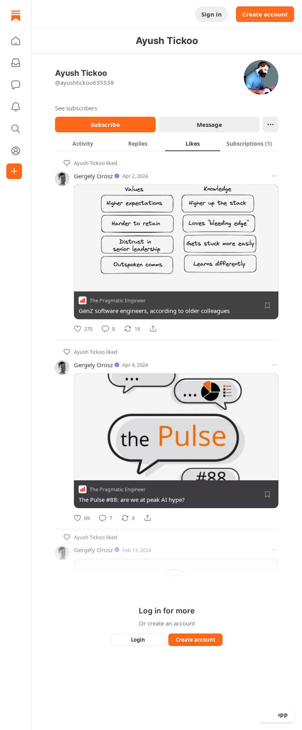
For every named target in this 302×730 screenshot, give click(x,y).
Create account (265, 14)
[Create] (14, 171)
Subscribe (105, 124)
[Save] (267, 305)
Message (209, 124)
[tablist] (166, 143)
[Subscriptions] (15, 62)
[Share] (153, 328)
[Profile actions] (270, 124)
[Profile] (15, 150)
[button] (15, 40)
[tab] (82, 143)
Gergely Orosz (93, 176)
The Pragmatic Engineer (117, 300)
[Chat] (15, 84)
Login (138, 639)
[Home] (15, 15)
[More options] (274, 176)
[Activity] (15, 106)
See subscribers (76, 108)
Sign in (211, 14)
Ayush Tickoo (89, 162)
